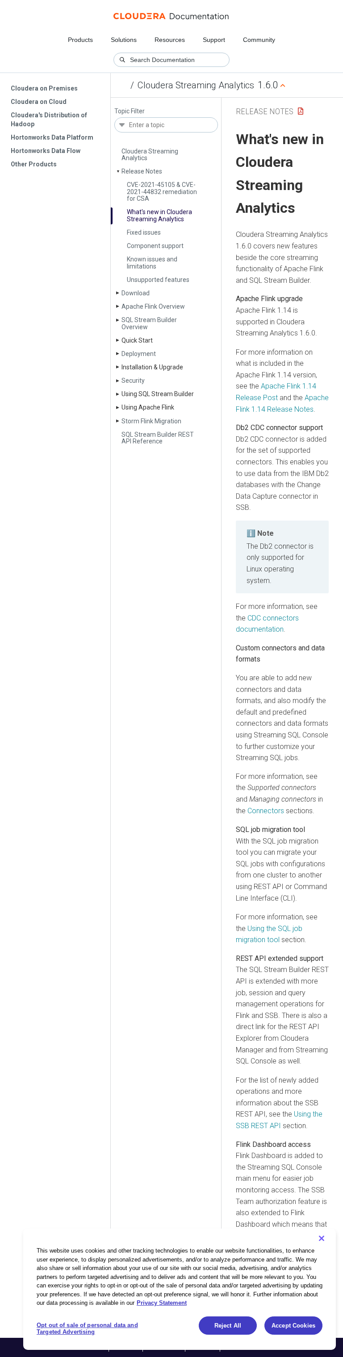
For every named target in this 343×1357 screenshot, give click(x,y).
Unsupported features (158, 279)
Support (214, 39)
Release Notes (141, 171)
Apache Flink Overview (153, 306)
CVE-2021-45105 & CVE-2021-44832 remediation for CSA (162, 191)
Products (80, 39)
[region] (179, 1289)
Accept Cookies (293, 1325)
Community (259, 39)
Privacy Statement (162, 1302)
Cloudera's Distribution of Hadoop (49, 120)
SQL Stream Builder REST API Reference (157, 438)
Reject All (227, 1325)
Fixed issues (144, 232)
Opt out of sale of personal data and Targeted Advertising (87, 1329)
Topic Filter (129, 111)
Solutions (124, 39)
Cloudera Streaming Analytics (196, 85)
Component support (155, 245)
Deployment (138, 353)
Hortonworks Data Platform (52, 137)
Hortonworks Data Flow (45, 150)
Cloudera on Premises (44, 88)
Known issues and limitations (152, 262)
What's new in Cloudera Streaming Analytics (159, 215)
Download (135, 293)
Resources (170, 39)
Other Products (34, 164)
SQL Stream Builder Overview (149, 323)
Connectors (265, 811)
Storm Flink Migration (151, 421)
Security (133, 380)
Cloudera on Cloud (39, 101)
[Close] (321, 1238)
